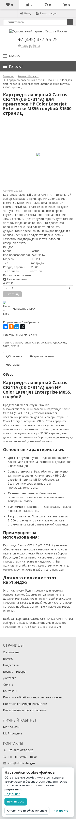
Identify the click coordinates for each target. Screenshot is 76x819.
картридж (16, 342)
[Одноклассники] (11, 326)
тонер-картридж (33, 342)
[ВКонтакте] (5, 326)
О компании (11, 652)
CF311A (15, 346)
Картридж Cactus (55, 342)
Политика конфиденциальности (25, 704)
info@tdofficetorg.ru (21, 763)
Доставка (9, 678)
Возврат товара (14, 671)
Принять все (15, 801)
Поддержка (11, 665)
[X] (22, 326)
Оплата (8, 684)
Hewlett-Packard (27, 335)
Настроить (61, 810)
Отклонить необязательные (27, 810)
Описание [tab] (15, 356)
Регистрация (48, 13)
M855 (6, 346)
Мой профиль (12, 733)
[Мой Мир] (16, 326)
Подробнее (12, 794)
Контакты (10, 691)
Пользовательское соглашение (25, 710)
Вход (27, 13)
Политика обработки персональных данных (33, 697)
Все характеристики (17, 275)
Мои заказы (11, 727)
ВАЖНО (8, 659)
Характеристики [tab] (43, 356)
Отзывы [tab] (14, 364)
